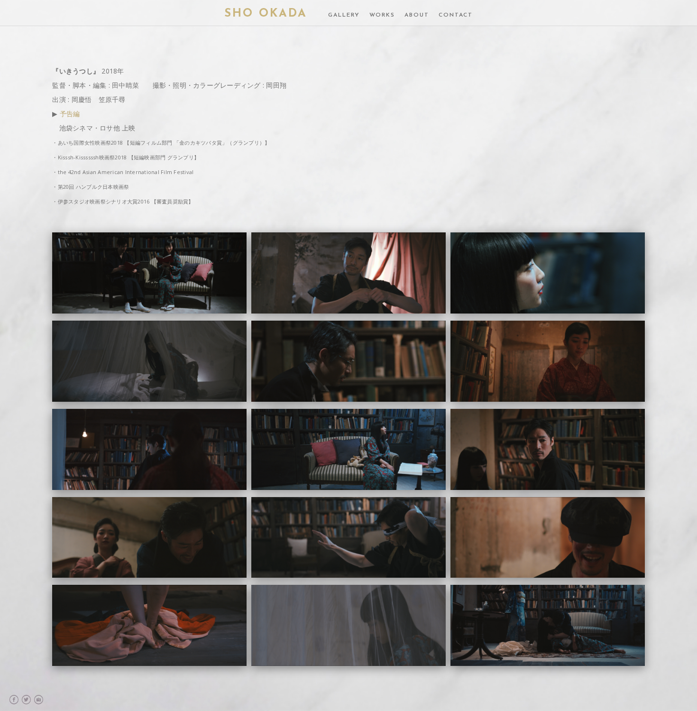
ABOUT (416, 15)
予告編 (70, 113)
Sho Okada (265, 13)
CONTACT (456, 15)
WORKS (382, 15)
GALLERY (344, 15)
